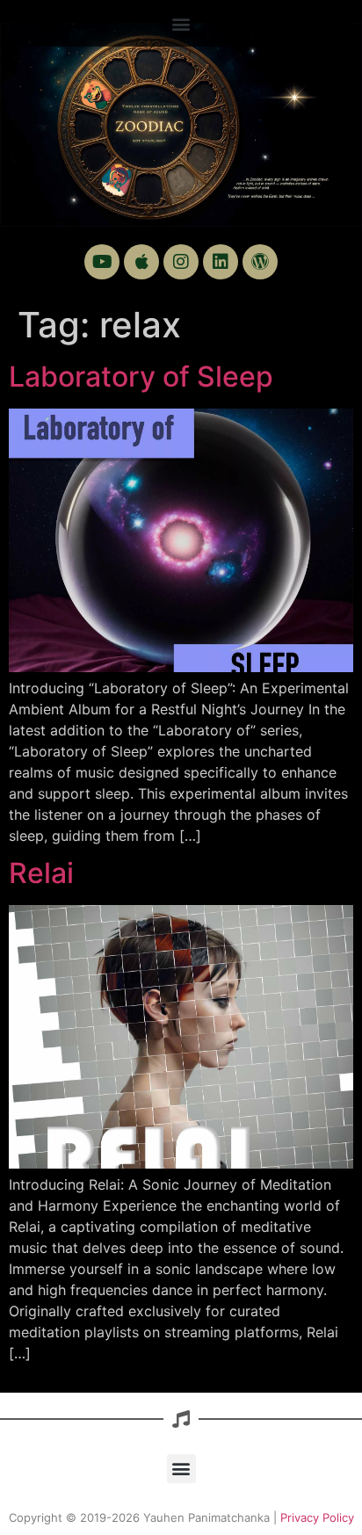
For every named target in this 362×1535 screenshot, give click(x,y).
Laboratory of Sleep (141, 376)
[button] (181, 23)
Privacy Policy (317, 1517)
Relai (41, 873)
